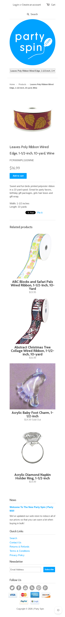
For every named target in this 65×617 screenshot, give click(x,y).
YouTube (25, 587)
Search (13, 538)
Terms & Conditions (20, 551)
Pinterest (38, 587)
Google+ (45, 587)
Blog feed (32, 587)
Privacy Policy (17, 555)
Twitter (12, 587)
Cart (53, 4)
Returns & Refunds (19, 546)
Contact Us (15, 542)
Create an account (31, 4)
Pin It (39, 212)
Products (22, 84)
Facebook (18, 587)
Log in (16, 4)
